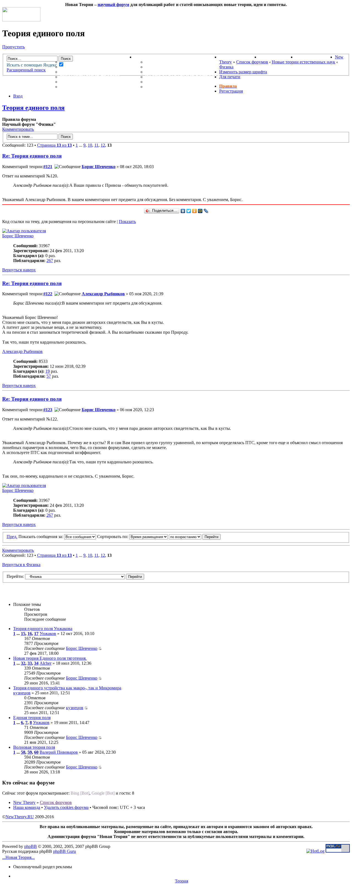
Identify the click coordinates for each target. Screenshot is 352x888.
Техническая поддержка (178, 62)
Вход (18, 96)
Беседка (71, 86)
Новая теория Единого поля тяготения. (50, 658)
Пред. (12, 536)
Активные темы (81, 71)
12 (103, 145)
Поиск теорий (277, 57)
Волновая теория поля (34, 747)
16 (30, 633)
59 (30, 752)
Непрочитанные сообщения (97, 67)
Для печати (229, 76)
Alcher (45, 663)
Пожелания (160, 67)
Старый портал (315, 57)
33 (30, 663)
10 (90, 145)
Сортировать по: (113, 536)
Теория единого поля (33, 107)
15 (23, 633)
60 (36, 752)
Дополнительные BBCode (178, 86)
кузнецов (22, 693)
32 (23, 663)
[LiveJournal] (206, 211)
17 (36, 633)
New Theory (24, 802)
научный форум (113, 4)
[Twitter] (189, 211)
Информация (151, 57)
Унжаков (48, 633)
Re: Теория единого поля (32, 156)
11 (96, 145)
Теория (181, 881)
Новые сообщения (84, 62)
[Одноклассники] (194, 211)
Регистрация (231, 91)
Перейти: (15, 576)
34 (36, 663)
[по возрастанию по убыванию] (195, 536)
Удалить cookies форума (66, 807)
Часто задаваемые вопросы (182, 76)
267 (49, 260)
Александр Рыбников (103, 293)
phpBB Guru (64, 851)
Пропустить (13, 46)
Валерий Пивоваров (59, 752)
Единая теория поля (32, 717)
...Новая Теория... (18, 857)
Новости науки (239, 57)
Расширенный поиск (26, 70)
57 (48, 376)
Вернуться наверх (19, 270)
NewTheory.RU (20, 816)
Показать (127, 221)
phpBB (30, 846)
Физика (226, 67)
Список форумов (252, 62)
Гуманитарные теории (89, 76)
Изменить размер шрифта (243, 71)
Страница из (54, 145)
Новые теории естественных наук (303, 62)
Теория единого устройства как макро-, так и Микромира (67, 688)
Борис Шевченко (99, 166)
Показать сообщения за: (41, 536)
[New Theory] (21, 20)
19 (47, 371)
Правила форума (167, 71)
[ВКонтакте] (183, 211)
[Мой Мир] (200, 211)
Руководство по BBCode (176, 81)
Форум (57, 57)
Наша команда (26, 807)
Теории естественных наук (96, 81)
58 (23, 752)
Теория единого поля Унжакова (42, 628)
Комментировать (18, 129)
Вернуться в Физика (21, 564)
